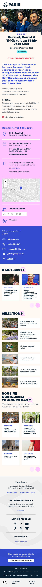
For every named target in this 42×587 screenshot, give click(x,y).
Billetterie (13, 168)
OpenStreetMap (31, 201)
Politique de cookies (20, 575)
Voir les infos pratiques (21, 58)
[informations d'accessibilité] (14, 214)
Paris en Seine (32, 582)
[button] (21, 188)
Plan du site (34, 575)
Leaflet (21, 201)
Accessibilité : (17, 572)
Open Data (7, 575)
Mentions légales (21, 568)
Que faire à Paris (16, 582)
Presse (35, 572)
